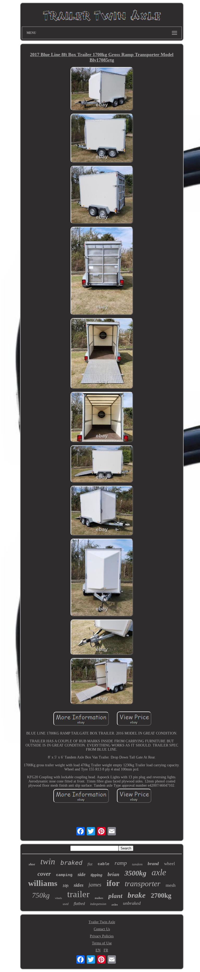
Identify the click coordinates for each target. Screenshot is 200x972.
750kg (41, 895)
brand (153, 863)
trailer (78, 894)
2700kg (161, 895)
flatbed (79, 903)
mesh (171, 885)
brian (113, 874)
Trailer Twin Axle (102, 922)
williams (42, 883)
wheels (58, 898)
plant (115, 895)
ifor (113, 883)
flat (90, 864)
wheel (169, 863)
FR (106, 950)
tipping (96, 875)
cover (44, 874)
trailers (99, 898)
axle (159, 872)
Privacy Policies (102, 936)
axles (114, 904)
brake (137, 895)
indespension (98, 904)
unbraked (132, 903)
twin (47, 861)
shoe (32, 864)
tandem (137, 864)
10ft (65, 886)
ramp (121, 863)
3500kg (135, 873)
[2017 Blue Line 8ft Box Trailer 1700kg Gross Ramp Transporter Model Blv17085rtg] (102, 89)
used (65, 904)
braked (71, 862)
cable (103, 864)
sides (78, 885)
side (81, 874)
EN (98, 950)
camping (64, 875)
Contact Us (102, 929)
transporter (142, 883)
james (95, 885)
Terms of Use (102, 943)
